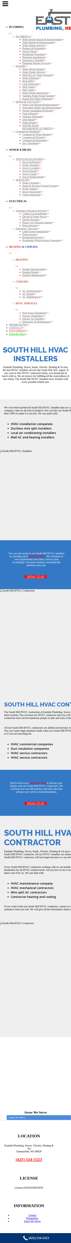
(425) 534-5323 (29, 1159)
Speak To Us (35, 576)
